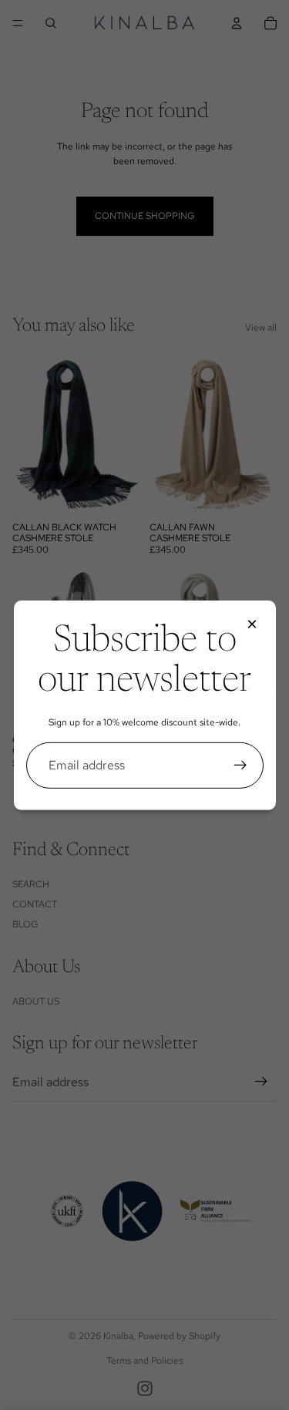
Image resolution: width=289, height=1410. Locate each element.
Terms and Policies (144, 1360)
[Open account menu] (237, 23)
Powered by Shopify (179, 1336)
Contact (34, 904)
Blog (25, 924)
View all (261, 327)
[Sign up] (240, 765)
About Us (35, 1001)
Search (30, 884)
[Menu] (17, 23)
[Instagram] (145, 1388)
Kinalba (118, 1336)
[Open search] (51, 23)
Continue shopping (145, 216)
